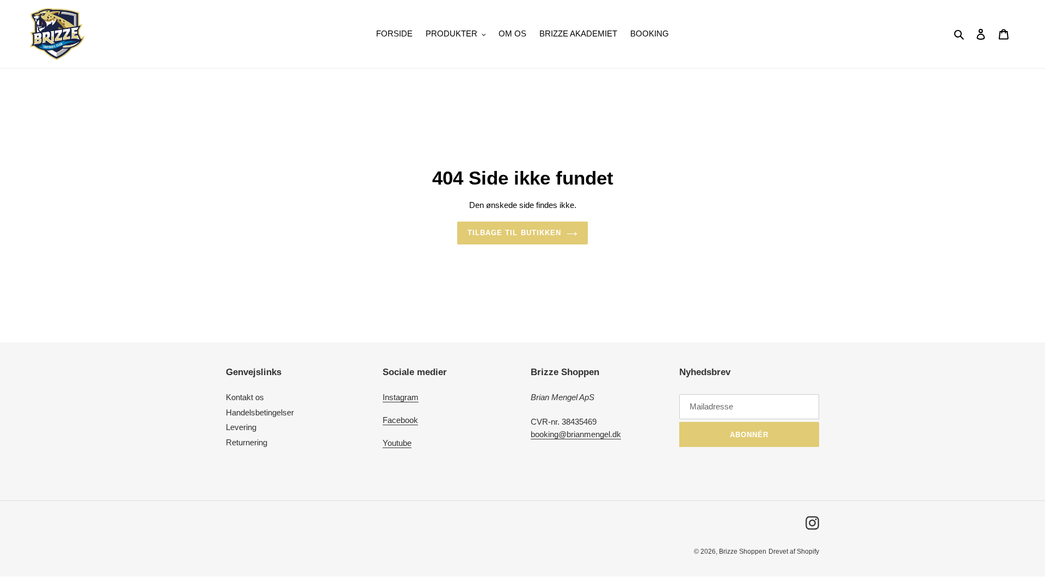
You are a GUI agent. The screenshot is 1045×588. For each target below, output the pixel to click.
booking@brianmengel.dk (576, 434)
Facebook (400, 420)
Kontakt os (245, 397)
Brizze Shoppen (742, 551)
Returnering (246, 442)
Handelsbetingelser (260, 412)
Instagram (401, 397)
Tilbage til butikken (514, 233)
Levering (241, 427)
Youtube (397, 443)
